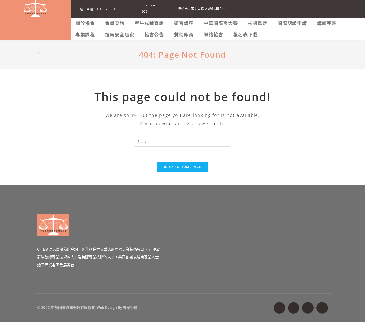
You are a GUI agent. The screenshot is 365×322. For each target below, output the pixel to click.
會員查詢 (115, 23)
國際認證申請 (292, 23)
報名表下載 (245, 34)
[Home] (35, 53)
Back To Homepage (182, 166)
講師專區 (327, 23)
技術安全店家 (120, 34)
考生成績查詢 (149, 23)
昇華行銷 (130, 307)
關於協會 (85, 23)
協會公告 (154, 34)
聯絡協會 (213, 34)
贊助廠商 (184, 34)
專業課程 (85, 34)
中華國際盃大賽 (221, 23)
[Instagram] (308, 308)
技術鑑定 (258, 23)
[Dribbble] (322, 308)
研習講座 (184, 23)
